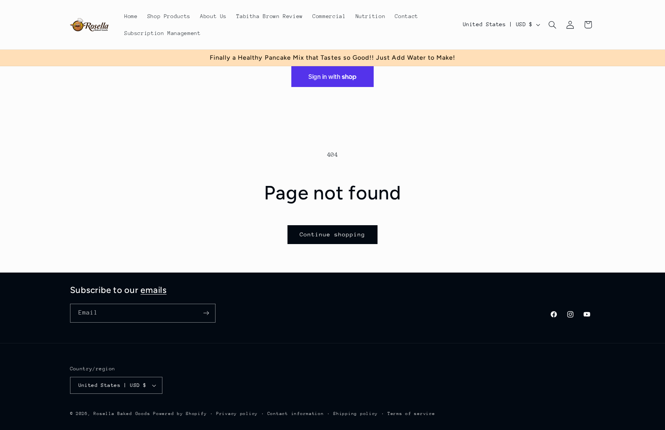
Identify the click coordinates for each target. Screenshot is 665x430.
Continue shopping (333, 234)
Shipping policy (355, 413)
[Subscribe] (206, 313)
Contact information (295, 413)
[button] (552, 24)
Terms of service (411, 413)
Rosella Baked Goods (122, 413)
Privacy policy (237, 413)
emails (153, 290)
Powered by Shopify (180, 413)
